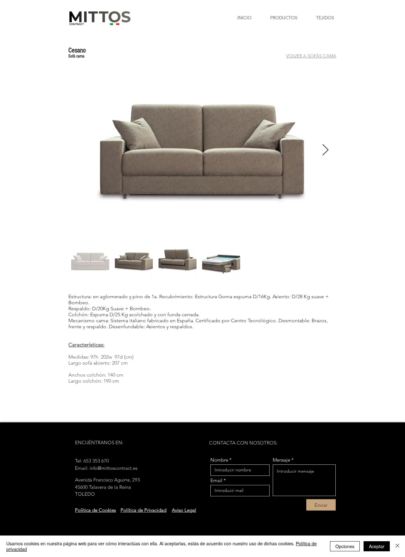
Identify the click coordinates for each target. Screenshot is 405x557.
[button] (279, 18)
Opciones (344, 546)
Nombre (219, 459)
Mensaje (281, 459)
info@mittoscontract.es (113, 468)
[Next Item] (325, 150)
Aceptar (376, 546)
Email (216, 480)
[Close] (397, 546)
